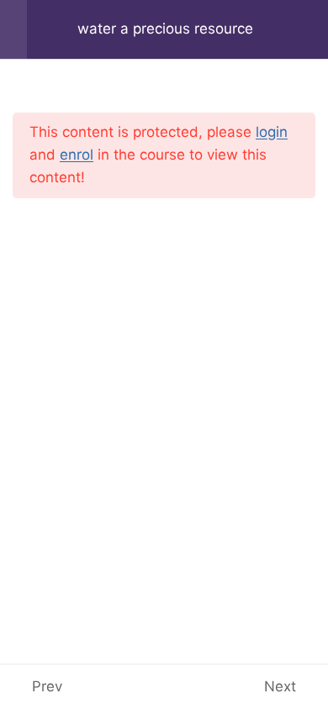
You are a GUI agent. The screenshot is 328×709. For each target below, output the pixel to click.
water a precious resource (165, 28)
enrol (76, 154)
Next (280, 686)
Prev (47, 686)
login (272, 131)
